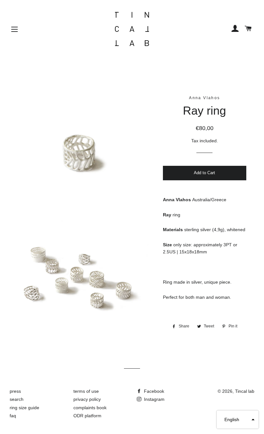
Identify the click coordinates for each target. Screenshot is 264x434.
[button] (237, 419)
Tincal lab (244, 391)
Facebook (153, 391)
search (17, 399)
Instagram (154, 399)
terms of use (86, 391)
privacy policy (87, 399)
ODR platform (87, 415)
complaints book (90, 407)
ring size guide (24, 407)
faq (13, 415)
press (15, 391)
